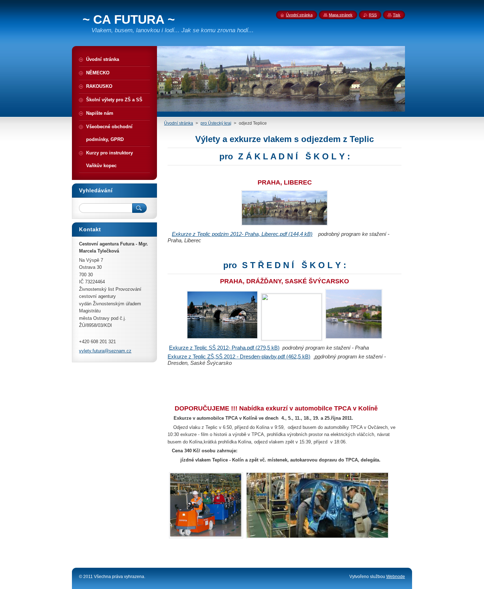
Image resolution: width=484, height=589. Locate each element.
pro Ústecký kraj (216, 123)
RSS (373, 15)
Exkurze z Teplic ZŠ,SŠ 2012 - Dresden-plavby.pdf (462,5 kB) (239, 356)
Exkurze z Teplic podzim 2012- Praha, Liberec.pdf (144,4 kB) (242, 234)
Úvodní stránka (178, 123)
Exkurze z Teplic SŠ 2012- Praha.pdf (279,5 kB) (224, 348)
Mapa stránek (341, 15)
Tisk (396, 15)
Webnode (395, 576)
